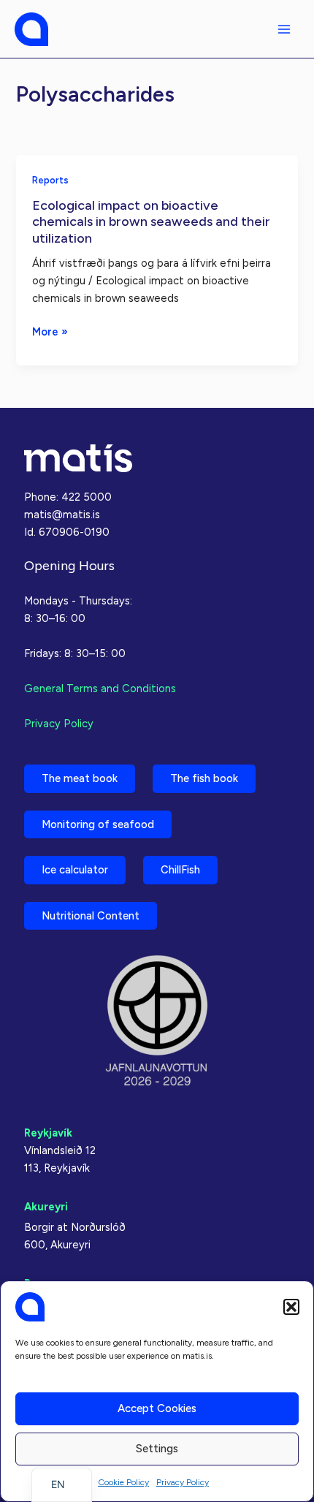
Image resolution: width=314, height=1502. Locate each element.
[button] (291, 1307)
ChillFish (180, 869)
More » (50, 333)
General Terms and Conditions (100, 688)
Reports (50, 180)
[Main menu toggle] (284, 29)
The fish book (204, 778)
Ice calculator (75, 869)
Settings (157, 1448)
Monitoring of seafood (98, 824)
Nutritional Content (90, 915)
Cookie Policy (123, 1482)
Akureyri (46, 1206)
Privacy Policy (182, 1482)
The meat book (80, 778)
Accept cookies (157, 1408)
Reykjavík (48, 1132)
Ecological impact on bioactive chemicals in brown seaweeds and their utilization (151, 221)
